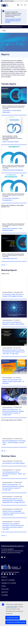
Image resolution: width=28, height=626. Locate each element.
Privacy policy (5, 589)
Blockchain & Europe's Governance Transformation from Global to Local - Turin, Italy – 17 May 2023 (14, 351)
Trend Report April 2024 (9, 258)
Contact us (4, 577)
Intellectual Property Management (12, 170)
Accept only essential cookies (16, 622)
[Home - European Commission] (5, 5)
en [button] (18, 5)
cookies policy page (11, 606)
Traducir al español (10, 19)
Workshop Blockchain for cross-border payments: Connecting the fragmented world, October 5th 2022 (13, 500)
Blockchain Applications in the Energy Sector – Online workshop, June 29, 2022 (14, 442)
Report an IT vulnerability (8, 580)
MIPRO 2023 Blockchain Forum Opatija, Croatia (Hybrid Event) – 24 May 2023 (13, 381)
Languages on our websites (8, 583)
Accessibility (4, 595)
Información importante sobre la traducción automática (13, 20)
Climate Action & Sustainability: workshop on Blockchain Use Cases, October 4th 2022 (13, 513)
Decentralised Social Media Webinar (13, 463)
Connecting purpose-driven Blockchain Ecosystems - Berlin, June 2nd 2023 (14, 473)
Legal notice (4, 592)
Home (4, 30)
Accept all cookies (12, 617)
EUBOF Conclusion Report (10, 141)
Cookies (3, 586)
